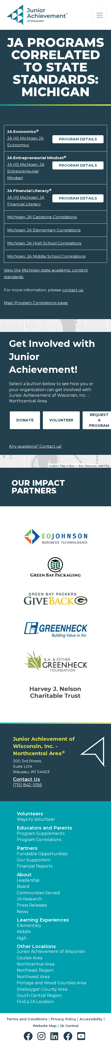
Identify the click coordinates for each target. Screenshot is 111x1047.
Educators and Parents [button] (44, 828)
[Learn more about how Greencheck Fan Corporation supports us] (55, 633)
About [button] (24, 874)
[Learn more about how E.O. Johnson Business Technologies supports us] (55, 539)
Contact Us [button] (26, 779)
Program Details (78, 139)
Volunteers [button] (30, 813)
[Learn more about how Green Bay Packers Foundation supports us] (55, 602)
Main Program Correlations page (36, 302)
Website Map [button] (45, 1026)
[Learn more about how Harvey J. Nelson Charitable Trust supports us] (55, 695)
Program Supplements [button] (41, 833)
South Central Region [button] (39, 995)
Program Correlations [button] (39, 839)
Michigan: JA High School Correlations (44, 243)
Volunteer (61, 420)
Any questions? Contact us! (35, 446)
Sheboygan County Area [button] (42, 989)
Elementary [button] (29, 925)
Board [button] (23, 886)
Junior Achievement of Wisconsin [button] (51, 951)
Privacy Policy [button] (63, 1019)
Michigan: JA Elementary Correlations (44, 230)
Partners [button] (27, 848)
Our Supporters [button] (33, 860)
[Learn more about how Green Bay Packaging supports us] (55, 570)
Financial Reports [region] (34, 866)
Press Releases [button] (32, 905)
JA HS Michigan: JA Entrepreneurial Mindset (25, 171)
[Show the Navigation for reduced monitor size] (99, 15)
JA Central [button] (69, 1026)
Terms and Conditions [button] (26, 1019)
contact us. (73, 289)
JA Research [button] (29, 899)
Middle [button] (24, 931)
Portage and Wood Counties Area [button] (51, 982)
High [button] (22, 938)
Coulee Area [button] (29, 957)
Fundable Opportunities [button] (42, 853)
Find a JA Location (35, 1001)
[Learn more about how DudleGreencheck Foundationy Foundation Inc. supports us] (55, 664)
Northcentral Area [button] (35, 964)
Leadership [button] (28, 880)
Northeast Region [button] (35, 970)
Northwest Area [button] (33, 976)
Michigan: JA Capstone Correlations (42, 216)
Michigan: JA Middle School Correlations (46, 256)
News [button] (22, 911)
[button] (29, 1036)
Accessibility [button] (91, 1019)
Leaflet (53, 466)
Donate (25, 420)
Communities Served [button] (38, 892)
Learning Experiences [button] (43, 920)
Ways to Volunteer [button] (36, 819)
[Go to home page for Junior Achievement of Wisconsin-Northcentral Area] (38, 15)
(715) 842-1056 (27, 784)
